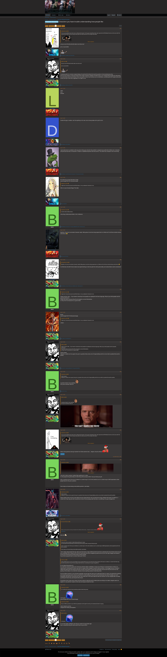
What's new (60, 15)
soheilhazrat (52, 197)
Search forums (53, 17)
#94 (120, 394)
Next (63, 25)
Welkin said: (63, 61)
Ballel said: (63, 344)
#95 (120, 430)
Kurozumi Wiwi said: (65, 521)
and (66, 144)
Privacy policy (114, 649)
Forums (48, 15)
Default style (48, 649)
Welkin (52, 48)
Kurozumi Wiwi (52, 450)
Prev (47, 25)
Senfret (52, 509)
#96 (120, 459)
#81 (120, 28)
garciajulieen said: (64, 262)
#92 (120, 342)
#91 (120, 312)
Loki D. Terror (52, 332)
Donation (54, 15)
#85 (120, 147)
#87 (120, 207)
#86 (120, 177)
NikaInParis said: (64, 209)
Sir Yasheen (52, 279)
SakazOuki (48, 23)
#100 (120, 610)
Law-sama (52, 108)
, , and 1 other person (73, 226)
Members (68, 15)
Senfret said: (63, 559)
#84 (120, 118)
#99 (120, 584)
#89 (120, 259)
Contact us (102, 649)
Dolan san (52, 138)
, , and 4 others (73, 174)
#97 (120, 489)
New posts (47, 17)
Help (119, 649)
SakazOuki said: (64, 31)
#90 (120, 289)
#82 (120, 58)
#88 (120, 230)
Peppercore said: (64, 183)
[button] (56, 15)
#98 (120, 519)
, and (68, 55)
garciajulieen (52, 250)
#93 (120, 371)
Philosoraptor (52, 167)
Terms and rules (108, 649)
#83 (120, 88)
